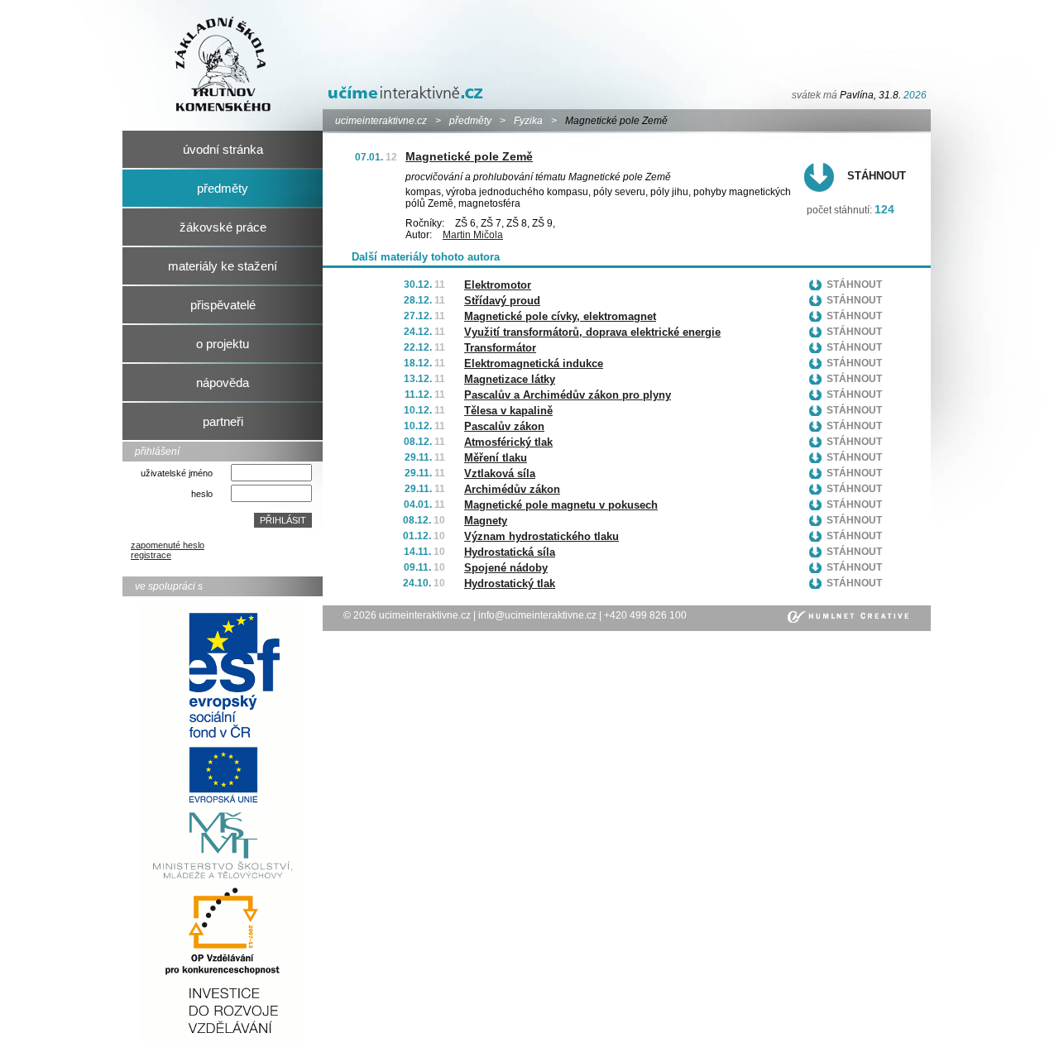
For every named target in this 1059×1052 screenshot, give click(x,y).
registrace (151, 555)
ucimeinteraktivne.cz (381, 121)
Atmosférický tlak (508, 442)
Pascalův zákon (504, 426)
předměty (470, 121)
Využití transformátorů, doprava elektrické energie (592, 332)
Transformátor (500, 348)
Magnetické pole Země (469, 156)
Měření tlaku (495, 458)
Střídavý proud (502, 300)
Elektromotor (497, 285)
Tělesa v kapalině (508, 410)
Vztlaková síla (499, 473)
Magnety (485, 520)
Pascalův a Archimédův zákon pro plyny (567, 395)
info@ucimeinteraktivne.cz (537, 615)
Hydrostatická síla (509, 552)
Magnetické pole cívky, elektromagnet (560, 316)
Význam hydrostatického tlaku (541, 536)
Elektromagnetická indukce (533, 363)
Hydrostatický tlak (509, 583)
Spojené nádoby (506, 568)
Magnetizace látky (509, 379)
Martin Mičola (473, 235)
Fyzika (528, 121)
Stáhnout (876, 176)
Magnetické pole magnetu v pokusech (561, 505)
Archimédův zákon (512, 489)
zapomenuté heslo (167, 545)
